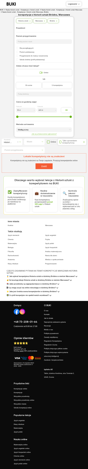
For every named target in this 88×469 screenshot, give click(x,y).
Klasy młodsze (19, 424)
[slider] (17, 117)
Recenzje (47, 326)
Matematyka (18, 428)
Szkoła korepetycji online (23, 408)
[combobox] (4, 142)
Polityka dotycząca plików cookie (55, 348)
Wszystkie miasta (20, 404)
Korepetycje (18, 392)
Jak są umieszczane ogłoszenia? (44, 134)
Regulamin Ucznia (50, 345)
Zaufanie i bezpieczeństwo (53, 360)
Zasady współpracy (51, 337)
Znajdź (44, 166)
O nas (46, 311)
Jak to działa (48, 318)
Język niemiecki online (22, 460)
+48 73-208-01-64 (25, 321)
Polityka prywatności (51, 333)
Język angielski (19, 420)
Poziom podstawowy (27, 52)
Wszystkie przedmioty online (24, 400)
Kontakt (47, 314)
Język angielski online (21, 448)
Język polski (18, 432)
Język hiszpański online (22, 452)
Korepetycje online (20, 389)
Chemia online (19, 456)
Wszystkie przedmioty (21, 396)
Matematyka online (21, 445)
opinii (21, 351)
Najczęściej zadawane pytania (55, 322)
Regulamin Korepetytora (53, 341)
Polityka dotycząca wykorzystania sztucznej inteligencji (56, 354)
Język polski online (20, 464)
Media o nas (48, 329)
